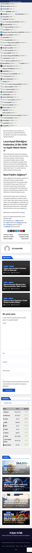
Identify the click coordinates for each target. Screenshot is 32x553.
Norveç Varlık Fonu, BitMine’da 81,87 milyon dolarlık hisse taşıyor (15, 486)
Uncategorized (7, 465)
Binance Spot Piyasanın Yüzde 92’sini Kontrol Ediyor (15, 301)
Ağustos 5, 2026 (9, 522)
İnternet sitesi (6, 370)
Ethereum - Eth (7, 482)
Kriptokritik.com (10, 220)
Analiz (16, 549)
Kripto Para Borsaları (10, 546)
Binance (5, 282)
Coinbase (12, 266)
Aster (5, 499)
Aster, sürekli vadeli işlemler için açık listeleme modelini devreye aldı (16, 503)
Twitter (17, 220)
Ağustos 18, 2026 (10, 472)
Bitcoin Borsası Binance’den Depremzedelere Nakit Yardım (15, 285)
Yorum (5, 323)
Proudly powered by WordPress (9, 542)
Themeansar (27, 542)
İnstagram (19, 222)
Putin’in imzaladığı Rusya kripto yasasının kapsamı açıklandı (16, 519)
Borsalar (6, 266)
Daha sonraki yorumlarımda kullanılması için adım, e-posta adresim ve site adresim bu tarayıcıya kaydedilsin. (16, 384)
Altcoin (21, 546)
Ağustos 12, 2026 (10, 505)
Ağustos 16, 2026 (10, 489)
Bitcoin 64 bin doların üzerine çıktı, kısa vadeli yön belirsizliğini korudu (15, 470)
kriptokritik (18, 248)
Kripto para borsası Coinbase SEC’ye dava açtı (15, 269)
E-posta (5, 362)
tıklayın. (23, 212)
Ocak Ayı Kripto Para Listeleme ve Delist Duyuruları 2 (23, 236)
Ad (4, 353)
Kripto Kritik (16, 532)
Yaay (7, 222)
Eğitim (17, 546)
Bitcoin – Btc (27, 546)
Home (3, 546)
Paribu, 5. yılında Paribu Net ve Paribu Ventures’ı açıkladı (8, 236)
